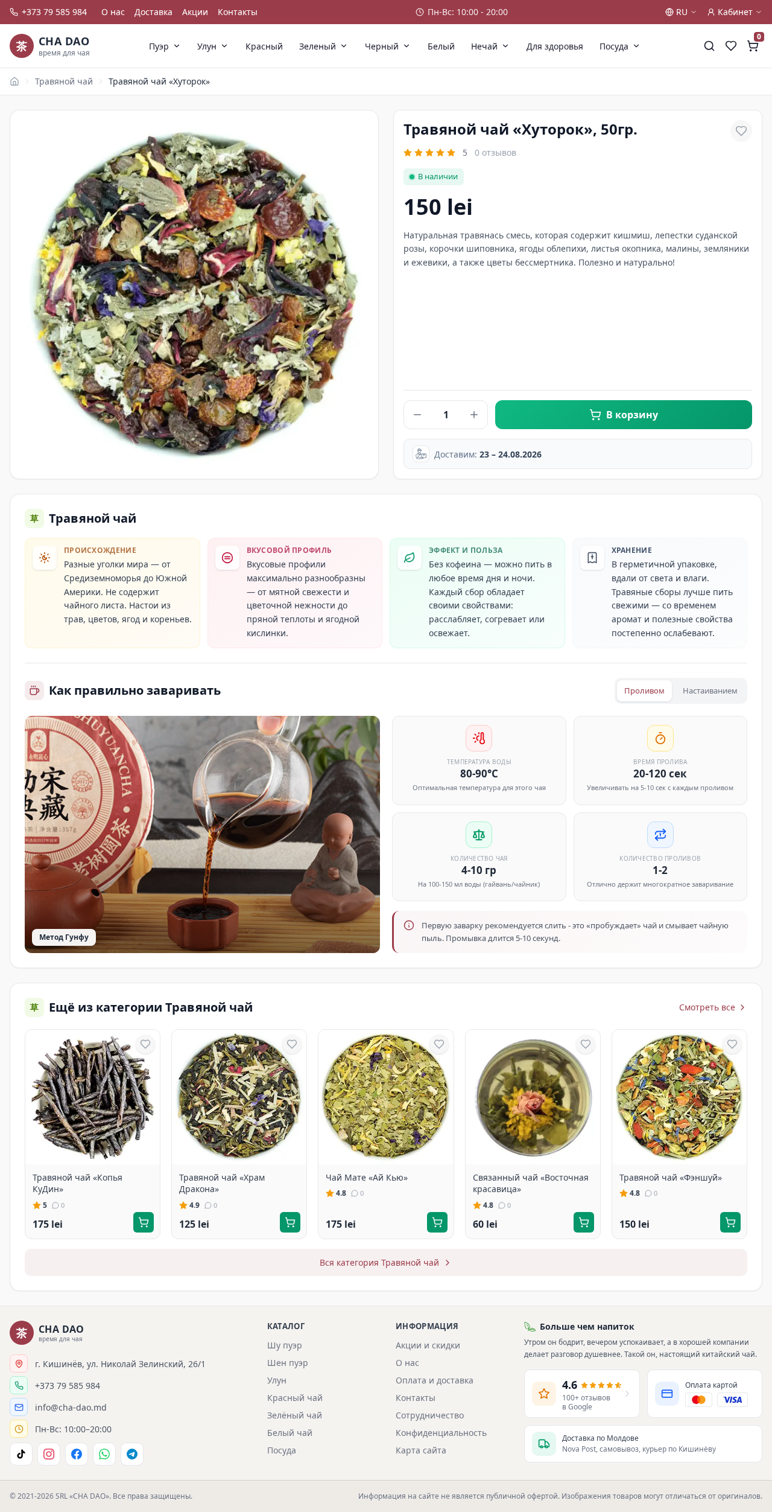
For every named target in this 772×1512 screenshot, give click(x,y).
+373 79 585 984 (54, 12)
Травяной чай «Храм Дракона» (222, 1183)
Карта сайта (421, 1450)
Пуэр (159, 46)
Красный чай (295, 1397)
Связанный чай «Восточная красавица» (531, 1183)
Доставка (153, 12)
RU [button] (682, 12)
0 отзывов (495, 152)
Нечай (484, 46)
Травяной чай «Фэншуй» (670, 1177)
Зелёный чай (294, 1415)
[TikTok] (21, 1454)
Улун (207, 46)
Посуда (614, 46)
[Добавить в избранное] (741, 131)
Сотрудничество (430, 1415)
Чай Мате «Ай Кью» (367, 1177)
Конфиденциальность (441, 1432)
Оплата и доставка (434, 1380)
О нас (113, 12)
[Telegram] (132, 1454)
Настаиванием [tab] (710, 690)
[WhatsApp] (104, 1454)
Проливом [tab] (644, 690)
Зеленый (317, 46)
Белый (441, 46)
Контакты (238, 12)
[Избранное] (731, 46)
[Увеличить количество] (474, 415)
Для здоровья (555, 46)
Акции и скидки (428, 1345)
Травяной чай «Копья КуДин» (77, 1183)
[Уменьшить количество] (417, 415)
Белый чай (289, 1432)
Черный (382, 46)
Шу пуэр (284, 1345)
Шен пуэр (287, 1362)
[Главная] (14, 81)
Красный (264, 46)
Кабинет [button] (735, 12)
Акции (195, 12)
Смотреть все (707, 1007)
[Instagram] (48, 1454)
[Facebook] (76, 1454)
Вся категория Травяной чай (379, 1262)
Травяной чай (64, 81)
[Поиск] (709, 46)
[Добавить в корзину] (143, 1222)
